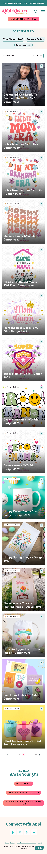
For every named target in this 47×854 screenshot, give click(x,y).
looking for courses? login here (23, 803)
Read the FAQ (23, 784)
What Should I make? (13, 39)
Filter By (36, 56)
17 (28, 755)
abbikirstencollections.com (26, 843)
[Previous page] (7, 754)
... (15, 755)
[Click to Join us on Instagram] (20, 832)
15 (19, 755)
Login (40, 843)
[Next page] (39, 754)
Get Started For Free (23, 19)
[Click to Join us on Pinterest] (27, 832)
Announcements (23, 45)
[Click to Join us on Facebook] (13, 832)
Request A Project (35, 39)
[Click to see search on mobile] (36, 12)
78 (36, 755)
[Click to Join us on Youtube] (34, 832)
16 (23, 755)
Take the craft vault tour (23, 793)
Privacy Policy (9, 843)
